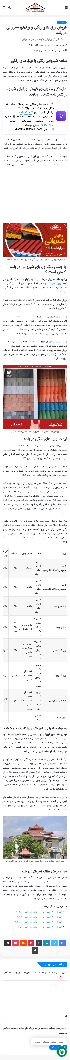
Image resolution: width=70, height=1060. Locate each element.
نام (66, 1016)
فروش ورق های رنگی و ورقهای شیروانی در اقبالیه (39, 917)
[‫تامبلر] (39, 943)
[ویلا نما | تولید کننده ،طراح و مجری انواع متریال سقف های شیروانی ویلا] (35, 7)
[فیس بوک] (62, 943)
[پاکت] (15, 943)
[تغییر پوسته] (9, 8)
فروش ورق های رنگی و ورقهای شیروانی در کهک (40, 927)
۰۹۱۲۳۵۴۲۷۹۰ (47, 125)
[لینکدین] (46, 943)
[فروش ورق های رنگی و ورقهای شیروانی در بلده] (35, 240)
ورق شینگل (54, 342)
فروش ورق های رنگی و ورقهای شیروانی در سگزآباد (38, 912)
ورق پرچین (56, 283)
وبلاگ (61, 22)
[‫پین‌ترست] (31, 943)
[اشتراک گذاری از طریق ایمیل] (7, 943)
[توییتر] (54, 943)
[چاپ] (35, 950)
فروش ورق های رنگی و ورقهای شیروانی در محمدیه (38, 922)
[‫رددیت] (23, 943)
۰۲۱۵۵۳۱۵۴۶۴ (26, 112)
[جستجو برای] (4, 8)
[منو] (66, 8)
